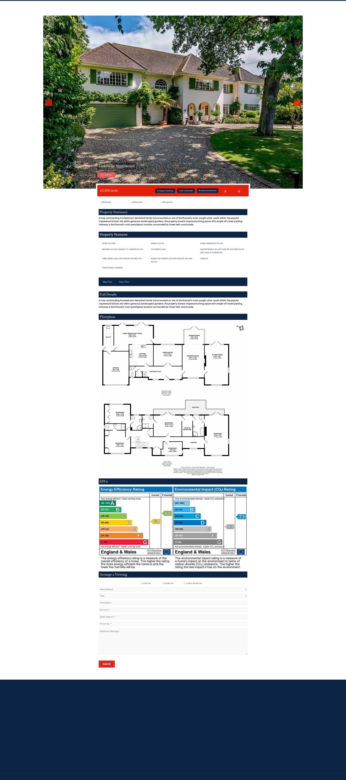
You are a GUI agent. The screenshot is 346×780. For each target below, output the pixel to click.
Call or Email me (194, 583)
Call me (147, 583)
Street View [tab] (124, 281)
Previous (49, 105)
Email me (169, 583)
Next (297, 105)
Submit (107, 664)
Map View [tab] (107, 281)
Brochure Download (207, 190)
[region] (173, 772)
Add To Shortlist (186, 190)
